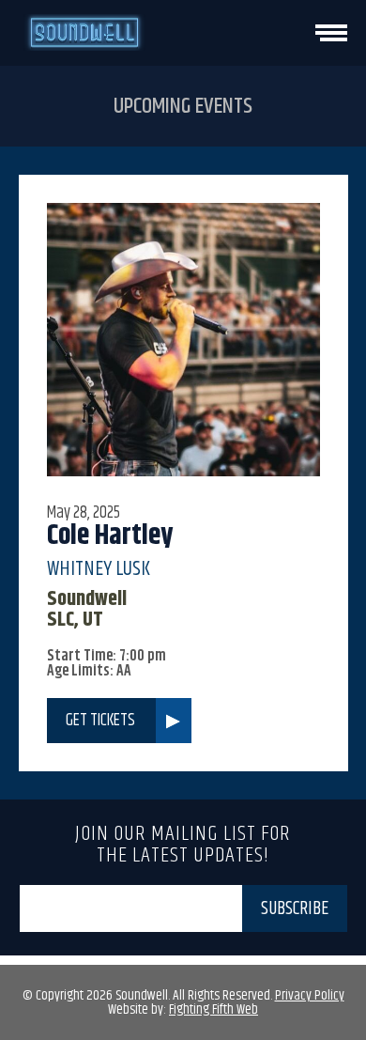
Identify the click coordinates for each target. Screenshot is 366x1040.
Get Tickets (100, 720)
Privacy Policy (309, 995)
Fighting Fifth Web (213, 1009)
